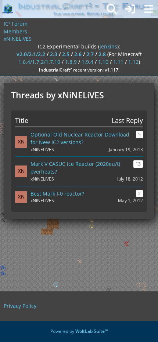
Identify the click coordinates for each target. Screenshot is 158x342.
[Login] (130, 9)
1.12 (133, 61)
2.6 (78, 54)
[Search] (111, 9)
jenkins (108, 46)
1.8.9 (71, 61)
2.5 (65, 54)
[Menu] (148, 9)
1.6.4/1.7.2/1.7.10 (39, 61)
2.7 (90, 54)
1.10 (103, 61)
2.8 (102, 54)
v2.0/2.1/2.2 (31, 54)
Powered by (79, 331)
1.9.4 (87, 61)
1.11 (118, 61)
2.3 (53, 54)
